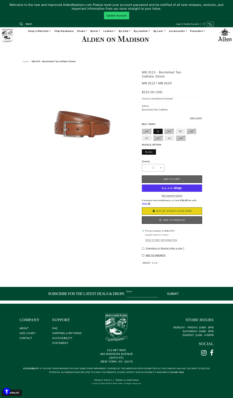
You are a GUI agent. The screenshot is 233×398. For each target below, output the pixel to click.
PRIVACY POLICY (103, 380)
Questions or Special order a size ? (164, 248)
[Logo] (7, 36)
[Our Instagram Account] (204, 352)
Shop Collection (38, 31)
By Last (158, 31)
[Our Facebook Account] (212, 352)
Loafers (108, 31)
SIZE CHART (27, 333)
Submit (173, 293)
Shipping (146, 99)
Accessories (177, 31)
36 (180, 131)
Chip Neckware (64, 31)
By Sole (123, 31)
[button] (22, 24)
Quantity (146, 161)
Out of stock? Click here (174, 211)
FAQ (55, 328)
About (24, 328)
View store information (161, 240)
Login (178, 24)
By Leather (141, 31)
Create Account (191, 24)
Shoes (81, 31)
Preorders (196, 31)
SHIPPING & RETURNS (67, 333)
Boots (94, 31)
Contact (25, 338)
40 (146, 138)
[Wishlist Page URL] (204, 24)
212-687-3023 (116, 350)
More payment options (172, 196)
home (25, 61)
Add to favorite (155, 255)
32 (158, 131)
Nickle (149, 152)
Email (129, 291)
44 (169, 138)
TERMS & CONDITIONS (127, 380)
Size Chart (196, 118)
